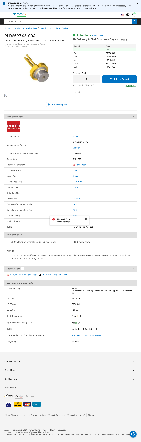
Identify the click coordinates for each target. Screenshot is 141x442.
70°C (75, 210)
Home (7, 28)
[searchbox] (68, 21)
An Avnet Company (12, 430)
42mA (75, 215)
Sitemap (91, 415)
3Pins (75, 176)
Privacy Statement (12, 415)
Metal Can (77, 181)
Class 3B (77, 198)
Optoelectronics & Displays (25, 28)
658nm (76, 170)
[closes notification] (137, 3)
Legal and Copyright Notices (34, 415)
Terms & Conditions (56, 415)
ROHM (76, 136)
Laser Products (46, 28)
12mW (75, 187)
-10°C (75, 204)
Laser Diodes (62, 28)
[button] (7, 15)
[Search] (134, 21)
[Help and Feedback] (133, 434)
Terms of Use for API (76, 415)
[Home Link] (24, 15)
